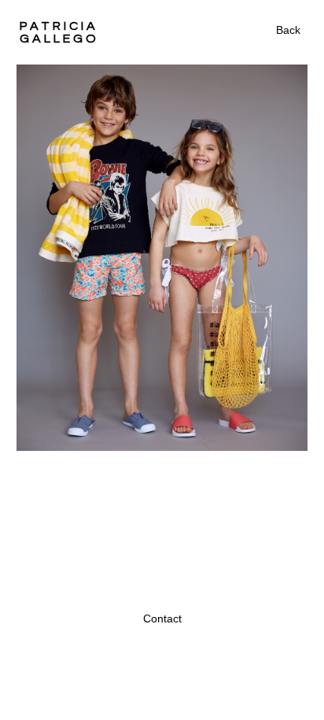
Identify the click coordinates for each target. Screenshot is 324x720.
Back (288, 30)
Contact (162, 618)
